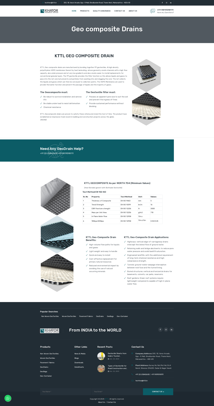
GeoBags (43, 372)
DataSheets (79, 367)
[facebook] (162, 3)
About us (133, 11)
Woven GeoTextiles (47, 358)
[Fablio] (49, 11)
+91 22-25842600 (142, 374)
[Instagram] (167, 3)
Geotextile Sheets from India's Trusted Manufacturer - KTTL (117, 355)
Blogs (76, 358)
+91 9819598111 (165, 10)
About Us (101, 402)
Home (74, 11)
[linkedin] (171, 3)
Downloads (78, 363)
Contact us (119, 11)
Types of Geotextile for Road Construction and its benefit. (117, 367)
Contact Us (111, 402)
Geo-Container (46, 376)
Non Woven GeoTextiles (49, 354)
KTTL (107, 399)
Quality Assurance (102, 11)
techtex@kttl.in (51, 3)
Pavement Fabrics (47, 363)
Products (84, 11)
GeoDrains (44, 367)
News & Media (79, 354)
